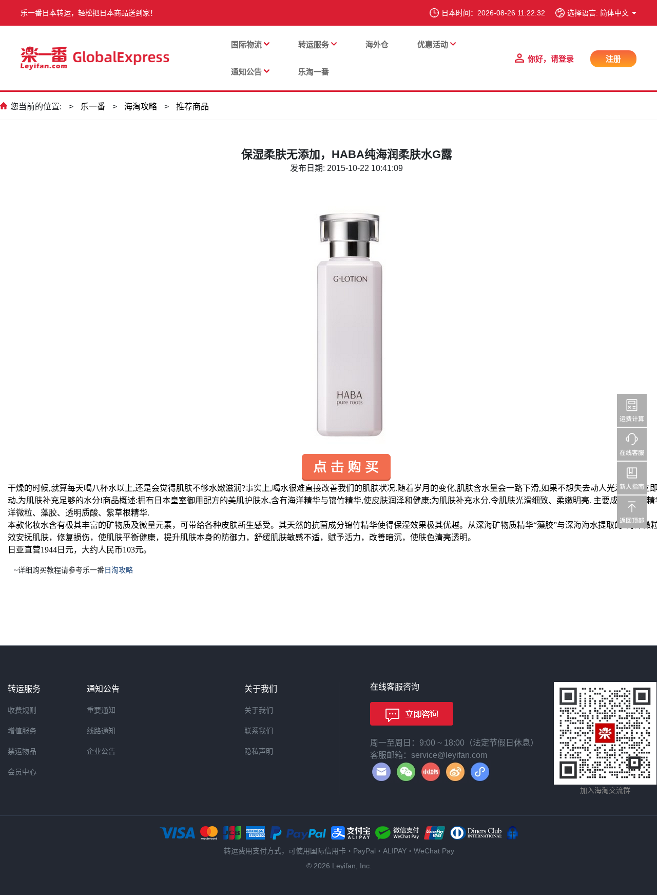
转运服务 (313, 44)
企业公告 (101, 751)
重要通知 (101, 710)
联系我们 (258, 731)
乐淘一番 (313, 71)
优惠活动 (432, 44)
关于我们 (258, 710)
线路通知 (101, 731)
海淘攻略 (140, 106)
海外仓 (377, 44)
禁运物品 (22, 751)
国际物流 (246, 44)
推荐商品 (192, 106)
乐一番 (93, 106)
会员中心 (22, 772)
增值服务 (22, 731)
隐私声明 (258, 751)
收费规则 (22, 710)
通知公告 (246, 71)
